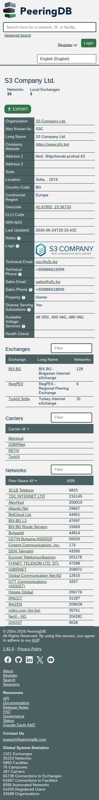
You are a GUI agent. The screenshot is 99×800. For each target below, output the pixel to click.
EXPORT (17, 109)
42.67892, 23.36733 (53, 207)
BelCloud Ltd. (20, 514)
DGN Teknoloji (21, 551)
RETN (14, 450)
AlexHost (16, 502)
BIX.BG (15, 369)
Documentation (16, 703)
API (6, 698)
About (8, 671)
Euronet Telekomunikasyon (32, 557)
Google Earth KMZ (19, 725)
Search (9, 680)
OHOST (15, 622)
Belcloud (16, 438)
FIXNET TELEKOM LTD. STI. (34, 563)
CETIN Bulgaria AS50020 (30, 539)
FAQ (7, 711)
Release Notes (16, 707)
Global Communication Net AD (35, 575)
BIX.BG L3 (18, 520)
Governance (13, 716)
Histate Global (21, 592)
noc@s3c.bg (46, 261)
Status (8, 720)
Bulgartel (16, 533)
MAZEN (15, 604)
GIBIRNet (17, 444)
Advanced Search (17, 35)
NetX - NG (17, 616)
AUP (35, 640)
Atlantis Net (18, 508)
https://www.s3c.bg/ (52, 144)
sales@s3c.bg (48, 281)
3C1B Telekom (21, 490)
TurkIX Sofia (19, 399)
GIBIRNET (18, 569)
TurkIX (14, 456)
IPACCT (15, 598)
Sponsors (11, 684)
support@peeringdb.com (24, 739)
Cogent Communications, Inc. (34, 545)
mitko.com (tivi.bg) (24, 610)
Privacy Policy (30, 649)
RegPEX (16, 384)
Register (65, 44)
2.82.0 (8, 649)
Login (89, 43)
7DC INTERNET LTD (27, 496)
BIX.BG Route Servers (28, 526)
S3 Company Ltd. (51, 121)
